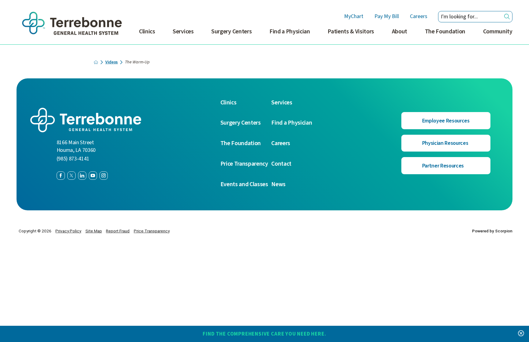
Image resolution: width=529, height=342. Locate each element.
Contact (281, 164)
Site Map (93, 230)
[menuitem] (147, 35)
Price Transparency (244, 164)
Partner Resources (443, 166)
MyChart (353, 16)
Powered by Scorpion (492, 230)
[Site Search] (507, 16)
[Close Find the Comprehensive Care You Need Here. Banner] (521, 333)
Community (497, 31)
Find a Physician (289, 31)
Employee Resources (446, 121)
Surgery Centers (231, 31)
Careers (418, 16)
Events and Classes (244, 184)
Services (183, 31)
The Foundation (445, 31)
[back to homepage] (96, 62)
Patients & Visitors (351, 31)
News (278, 184)
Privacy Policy (68, 230)
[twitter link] (71, 175)
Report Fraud (117, 230)
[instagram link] (103, 175)
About (399, 31)
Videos (111, 62)
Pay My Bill (386, 16)
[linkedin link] (82, 175)
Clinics (147, 31)
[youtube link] (93, 175)
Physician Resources (445, 143)
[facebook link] (61, 175)
